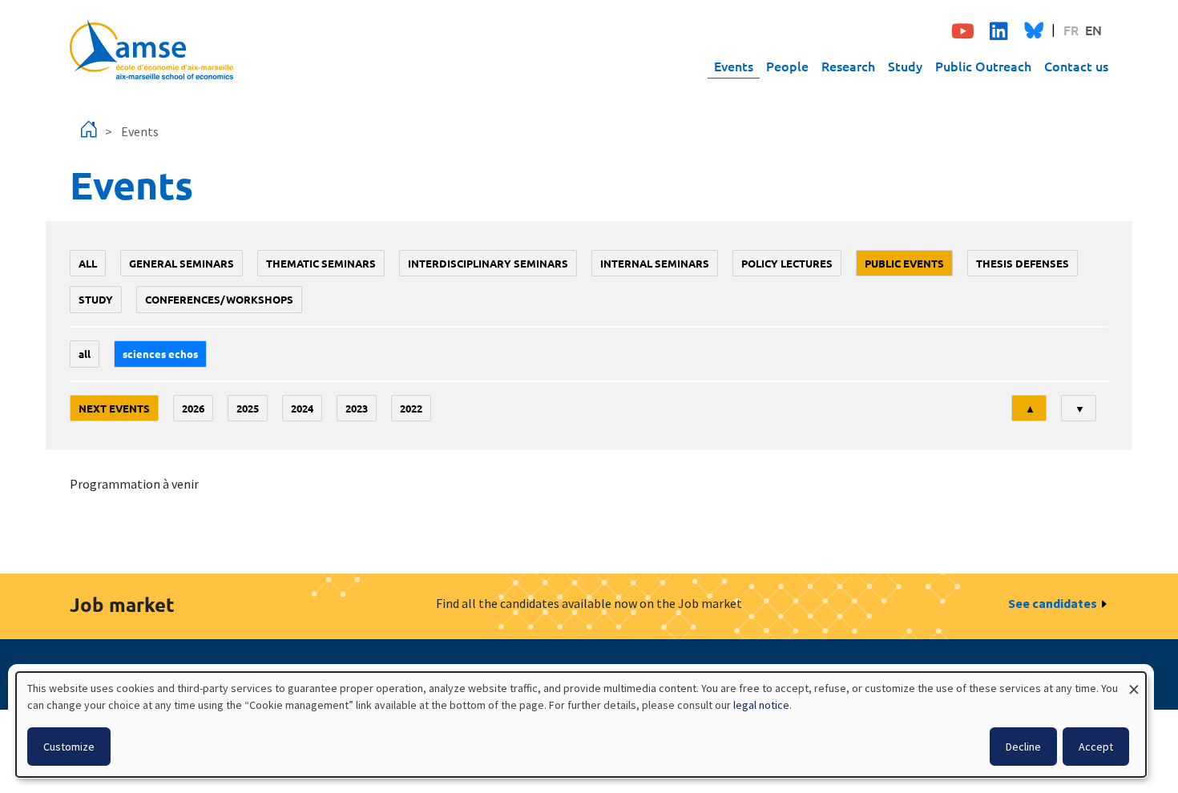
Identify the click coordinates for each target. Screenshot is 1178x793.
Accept (1096, 746)
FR (1071, 29)
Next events (114, 408)
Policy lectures (787, 263)
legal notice (761, 705)
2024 (302, 408)
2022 (411, 408)
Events (733, 65)
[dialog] (581, 724)
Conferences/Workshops (219, 299)
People (787, 65)
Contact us (1076, 65)
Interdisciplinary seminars (488, 263)
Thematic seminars (321, 263)
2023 (356, 408)
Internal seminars (654, 263)
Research (848, 65)
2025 (247, 408)
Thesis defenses (1022, 263)
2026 (193, 408)
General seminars (181, 263)
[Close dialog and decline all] (1134, 682)
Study (905, 65)
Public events (904, 263)
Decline (1023, 746)
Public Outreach (983, 65)
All (88, 263)
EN (1093, 29)
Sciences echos (160, 353)
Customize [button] (69, 746)
